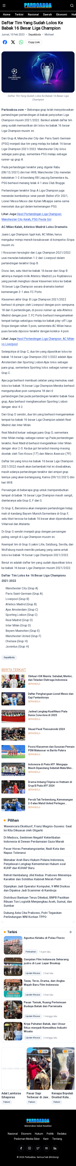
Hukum (39, 1133)
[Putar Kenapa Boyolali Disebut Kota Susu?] (64, 1068)
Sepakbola (9, 657)
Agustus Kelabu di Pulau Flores (44, 938)
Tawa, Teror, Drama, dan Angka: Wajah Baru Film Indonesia (44, 982)
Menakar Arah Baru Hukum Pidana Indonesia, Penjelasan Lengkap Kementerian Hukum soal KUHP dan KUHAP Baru (35, 864)
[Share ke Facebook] (4, 42)
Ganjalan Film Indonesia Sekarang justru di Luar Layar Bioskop (46, 961)
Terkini (19, 14)
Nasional (33, 14)
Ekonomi (61, 14)
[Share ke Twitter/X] (13, 42)
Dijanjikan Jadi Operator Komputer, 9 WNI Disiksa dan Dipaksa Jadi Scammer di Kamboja (37, 888)
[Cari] (72, 5)
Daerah (47, 14)
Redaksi (61, 1133)
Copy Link (34, 42)
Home (6, 14)
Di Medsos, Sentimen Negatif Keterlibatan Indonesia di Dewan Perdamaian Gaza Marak (34, 839)
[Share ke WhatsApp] (21, 42)
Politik (50, 1133)
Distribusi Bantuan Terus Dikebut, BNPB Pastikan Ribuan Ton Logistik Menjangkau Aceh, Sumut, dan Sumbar (38, 901)
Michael (49, 34)
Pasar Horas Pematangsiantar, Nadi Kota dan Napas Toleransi (34, 851)
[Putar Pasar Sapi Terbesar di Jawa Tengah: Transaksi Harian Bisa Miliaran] (39, 1068)
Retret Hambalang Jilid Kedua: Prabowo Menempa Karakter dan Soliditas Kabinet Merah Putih (37, 877)
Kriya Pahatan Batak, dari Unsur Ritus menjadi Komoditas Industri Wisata (45, 1027)
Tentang (57, 1138)
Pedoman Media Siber (27, 1138)
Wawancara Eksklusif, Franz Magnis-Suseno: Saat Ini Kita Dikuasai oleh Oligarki (38, 828)
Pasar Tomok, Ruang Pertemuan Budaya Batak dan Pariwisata (45, 1004)
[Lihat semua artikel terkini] (70, 932)
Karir (46, 1138)
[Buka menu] (4, 5)
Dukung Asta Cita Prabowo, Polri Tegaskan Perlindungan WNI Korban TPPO (33, 915)
